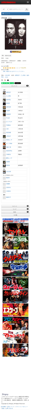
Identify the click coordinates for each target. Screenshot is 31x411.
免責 (3, 408)
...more (6, 77)
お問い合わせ (9, 408)
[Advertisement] (15, 376)
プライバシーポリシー (22, 406)
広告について (10, 406)
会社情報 (3, 406)
